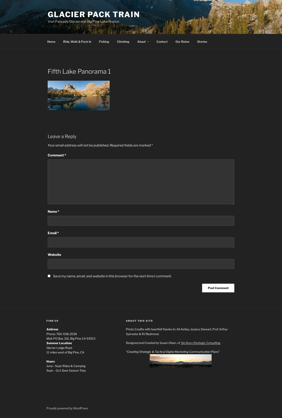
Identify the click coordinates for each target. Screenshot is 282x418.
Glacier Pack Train (94, 14)
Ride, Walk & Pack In (77, 41)
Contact (162, 41)
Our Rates (182, 41)
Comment (57, 155)
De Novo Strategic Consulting (200, 343)
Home (51, 41)
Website (54, 255)
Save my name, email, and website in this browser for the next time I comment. (112, 276)
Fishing (104, 41)
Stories (202, 41)
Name (53, 212)
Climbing (123, 41)
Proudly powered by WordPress (67, 408)
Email (53, 233)
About (141, 41)
